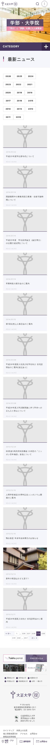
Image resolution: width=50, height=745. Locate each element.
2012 (30, 109)
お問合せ (33, 734)
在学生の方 (22, 678)
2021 (29, 84)
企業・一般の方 (37, 681)
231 (14, 638)
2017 (8, 101)
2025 (19, 76)
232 (19, 638)
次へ (33, 638)
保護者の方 (34, 678)
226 (24, 633)
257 (26, 638)
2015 (30, 101)
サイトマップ (8, 730)
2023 (8, 84)
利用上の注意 (22, 730)
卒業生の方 (11, 681)
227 (28, 633)
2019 (19, 93)
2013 (19, 109)
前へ (9, 633)
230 (43, 633)
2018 (29, 93)
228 (33, 633)
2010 (18, 117)
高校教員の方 (23, 681)
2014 (8, 109)
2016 (19, 101)
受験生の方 (11, 678)
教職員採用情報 (9, 737)
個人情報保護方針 (10, 734)
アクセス (23, 734)
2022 (18, 84)
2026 (8, 76)
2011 (8, 117)
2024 (30, 76)
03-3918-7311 (29, 710)
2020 (8, 93)
